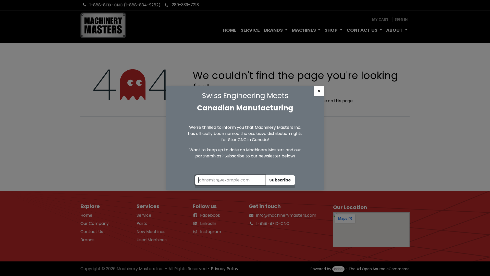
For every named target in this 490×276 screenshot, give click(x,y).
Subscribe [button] (280, 180)
